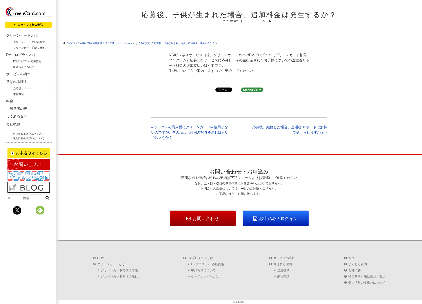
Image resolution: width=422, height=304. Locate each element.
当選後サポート (22, 88)
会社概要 (13, 124)
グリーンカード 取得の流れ (29, 47)
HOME (101, 258)
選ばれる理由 (16, 82)
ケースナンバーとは (205, 276)
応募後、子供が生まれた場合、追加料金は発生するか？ (184, 43)
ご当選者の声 (16, 109)
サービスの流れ (18, 74)
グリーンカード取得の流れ (119, 276)
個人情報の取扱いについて (28, 138)
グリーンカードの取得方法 (29, 42)
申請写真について (23, 67)
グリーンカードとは (22, 35)
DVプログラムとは (21, 55)
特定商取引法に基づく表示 (28, 134)
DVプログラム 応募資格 (27, 61)
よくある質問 (16, 116)
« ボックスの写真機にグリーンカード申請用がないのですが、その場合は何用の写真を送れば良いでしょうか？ (190, 132)
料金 (9, 101)
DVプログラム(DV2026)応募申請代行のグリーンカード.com (99, 43)
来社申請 (18, 94)
